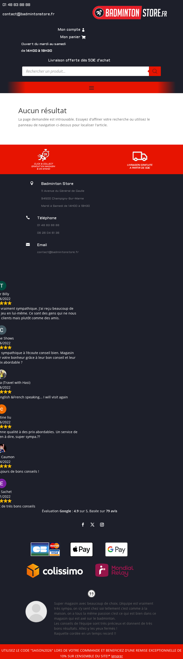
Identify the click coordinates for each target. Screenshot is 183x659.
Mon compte (69, 29)
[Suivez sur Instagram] (102, 524)
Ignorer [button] (117, 656)
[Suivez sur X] (92, 524)
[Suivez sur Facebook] (83, 524)
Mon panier (70, 37)
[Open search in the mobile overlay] (91, 71)
